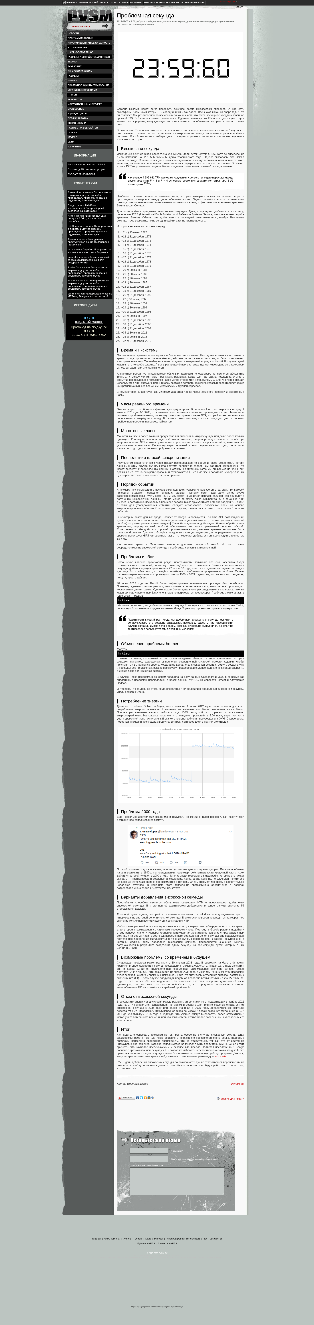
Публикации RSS (146, 1243)
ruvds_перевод (154, 21)
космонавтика (77, 123)
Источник (237, 1083)
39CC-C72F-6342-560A (81, 174)
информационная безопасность (89, 43)
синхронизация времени (141, 24)
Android (104, 2)
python (72, 95)
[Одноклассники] (145, 1098)
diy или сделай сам (80, 71)
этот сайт (220, 1056)
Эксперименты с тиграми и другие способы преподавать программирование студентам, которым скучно (89, 196)
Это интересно (77, 47)
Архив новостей (88, 2)
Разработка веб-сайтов (83, 128)
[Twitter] (141, 1098)
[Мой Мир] (149, 1098)
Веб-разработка (78, 118)
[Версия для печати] (218, 1098)
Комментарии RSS (167, 1243)
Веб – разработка (195, 2)
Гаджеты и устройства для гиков (89, 57)
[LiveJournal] (153, 1098)
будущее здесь (77, 113)
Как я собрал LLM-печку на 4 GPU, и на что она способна (87, 218)
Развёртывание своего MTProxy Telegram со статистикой (90, 295)
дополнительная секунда (200, 21)
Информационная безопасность (163, 2)
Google (115, 2)
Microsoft (136, 2)
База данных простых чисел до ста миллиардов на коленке (88, 242)
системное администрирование (88, 85)
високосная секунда (174, 21)
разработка (75, 99)
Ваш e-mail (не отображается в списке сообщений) (194, 1159)
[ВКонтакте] (138, 1098)
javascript (74, 66)
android (73, 80)
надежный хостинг (89, 320)
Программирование (80, 38)
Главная (72, 2)
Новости (73, 33)
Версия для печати (232, 1098)
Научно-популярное (80, 52)
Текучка (72, 61)
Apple (125, 2)
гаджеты (73, 76)
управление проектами (82, 90)
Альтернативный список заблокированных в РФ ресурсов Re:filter (89, 260)
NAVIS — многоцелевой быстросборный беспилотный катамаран (86, 208)
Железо (72, 137)
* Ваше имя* (177, 1151)
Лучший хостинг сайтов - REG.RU (87, 164)
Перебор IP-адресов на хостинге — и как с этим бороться (89, 251)
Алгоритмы (75, 146)
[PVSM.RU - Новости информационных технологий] (89, 17)
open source (76, 109)
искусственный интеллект (85, 104)
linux (71, 142)
